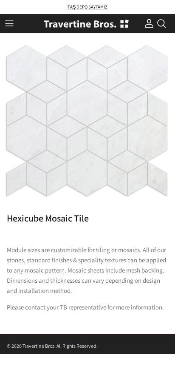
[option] (87, 120)
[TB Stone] (86, 23)
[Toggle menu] (9, 23)
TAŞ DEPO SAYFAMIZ (87, 7)
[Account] (147, 23)
